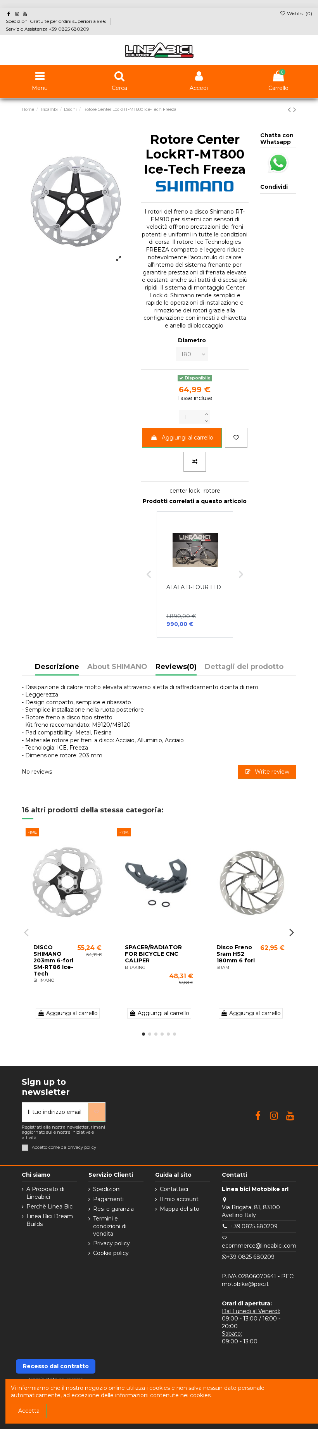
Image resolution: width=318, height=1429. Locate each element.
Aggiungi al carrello (187, 437)
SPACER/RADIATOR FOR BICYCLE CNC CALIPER (153, 954)
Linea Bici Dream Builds (49, 1220)
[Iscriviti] (96, 1112)
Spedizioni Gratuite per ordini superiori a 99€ (56, 21)
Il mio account (179, 1199)
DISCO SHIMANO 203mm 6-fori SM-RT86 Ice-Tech (53, 960)
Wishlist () (299, 13)
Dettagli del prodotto (244, 667)
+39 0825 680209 (250, 1256)
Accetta (29, 1410)
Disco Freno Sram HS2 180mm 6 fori (235, 954)
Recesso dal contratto (56, 1366)
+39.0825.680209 (254, 1226)
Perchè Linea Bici (50, 1206)
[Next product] (294, 109)
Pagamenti (108, 1199)
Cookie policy (111, 1253)
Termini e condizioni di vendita (109, 1226)
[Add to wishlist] (236, 438)
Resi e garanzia (113, 1208)
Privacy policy (111, 1243)
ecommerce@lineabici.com (259, 1245)
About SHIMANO (117, 667)
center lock (184, 490)
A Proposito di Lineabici (45, 1193)
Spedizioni (107, 1189)
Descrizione (57, 667)
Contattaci (174, 1189)
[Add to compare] (194, 462)
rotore (212, 490)
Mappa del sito (179, 1208)
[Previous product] (290, 109)
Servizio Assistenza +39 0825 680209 (47, 29)
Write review (271, 771)
